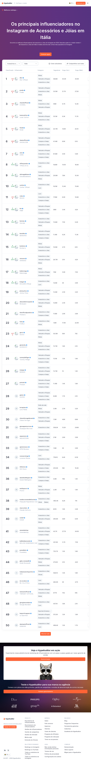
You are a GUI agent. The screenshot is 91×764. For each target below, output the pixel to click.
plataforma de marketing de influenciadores (34, 653)
